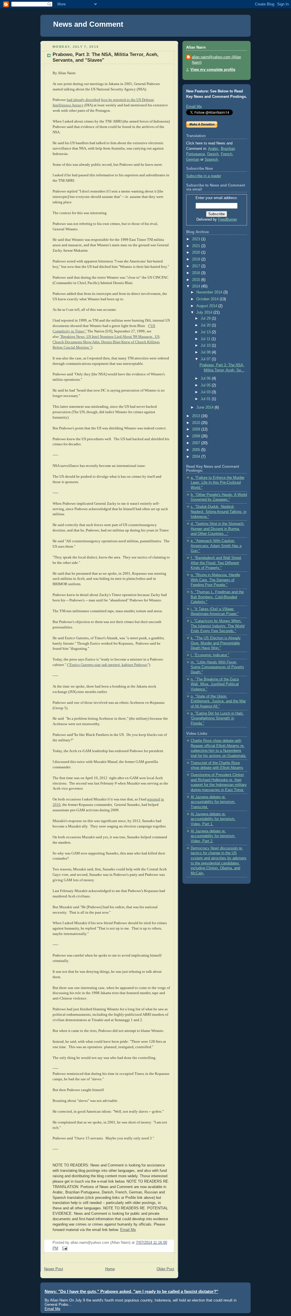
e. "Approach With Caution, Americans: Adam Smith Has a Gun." (216, 546)
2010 (196, 423)
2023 (196, 239)
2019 (196, 259)
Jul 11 (206, 339)
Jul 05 (206, 385)
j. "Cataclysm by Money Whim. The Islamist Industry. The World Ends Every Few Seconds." (217, 626)
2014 (196, 286)
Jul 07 (206, 359)
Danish (213, 154)
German (192, 160)
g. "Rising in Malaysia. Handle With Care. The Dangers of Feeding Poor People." (215, 580)
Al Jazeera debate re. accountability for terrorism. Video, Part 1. (213, 819)
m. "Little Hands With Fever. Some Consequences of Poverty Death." (217, 667)
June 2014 (205, 407)
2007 (196, 443)
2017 (196, 266)
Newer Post (53, 1269)
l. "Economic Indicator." (210, 655)
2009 (196, 429)
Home (110, 1269)
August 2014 (207, 306)
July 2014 (204, 312)
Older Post (165, 1269)
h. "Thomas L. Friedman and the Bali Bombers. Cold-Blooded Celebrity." (217, 597)
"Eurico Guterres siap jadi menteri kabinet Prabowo (107, 665)
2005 (196, 450)
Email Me (128, 1230)
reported (153, 799)
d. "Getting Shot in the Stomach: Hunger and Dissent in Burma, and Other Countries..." (217, 529)
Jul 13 (206, 332)
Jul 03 (206, 392)
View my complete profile (212, 70)
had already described (83, 100)
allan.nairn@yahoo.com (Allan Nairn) (216, 60)
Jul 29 (206, 318)
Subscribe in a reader (203, 176)
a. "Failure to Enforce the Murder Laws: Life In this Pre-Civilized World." (217, 483)
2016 (196, 273)
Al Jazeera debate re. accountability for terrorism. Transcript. (213, 802)
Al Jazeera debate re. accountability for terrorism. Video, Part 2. (213, 836)
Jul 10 (206, 345)
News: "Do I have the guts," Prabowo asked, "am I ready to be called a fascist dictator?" (131, 1291)
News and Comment (88, 24)
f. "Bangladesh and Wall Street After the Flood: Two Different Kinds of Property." (216, 563)
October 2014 (208, 299)
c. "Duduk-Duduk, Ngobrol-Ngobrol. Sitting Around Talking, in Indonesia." (218, 512)
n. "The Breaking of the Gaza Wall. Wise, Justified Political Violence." (215, 684)
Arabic (213, 149)
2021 (196, 246)
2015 (196, 280)
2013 (196, 416)
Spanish (211, 160)
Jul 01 (206, 399)
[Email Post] (63, 1248)
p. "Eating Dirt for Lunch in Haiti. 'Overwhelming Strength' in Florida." (217, 718)
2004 (196, 457)
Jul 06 (206, 378)
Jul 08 (206, 352)
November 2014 (209, 292)
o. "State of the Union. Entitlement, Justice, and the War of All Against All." (218, 701)
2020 (196, 252)
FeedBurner (227, 220)
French (226, 154)
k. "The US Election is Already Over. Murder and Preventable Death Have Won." (216, 643)
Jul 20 (206, 325)
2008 (196, 436)
